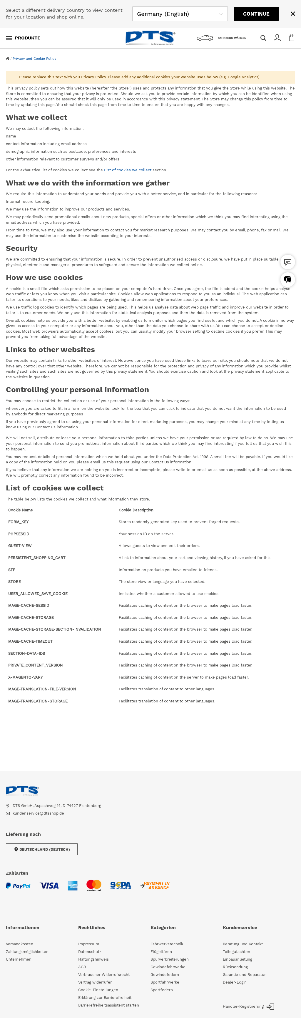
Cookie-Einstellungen (98, 990)
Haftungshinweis (93, 959)
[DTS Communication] (287, 279)
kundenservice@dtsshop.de (38, 813)
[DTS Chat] (287, 262)
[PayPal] (18, 889)
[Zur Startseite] (7, 59)
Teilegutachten (236, 951)
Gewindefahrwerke (167, 967)
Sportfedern (161, 990)
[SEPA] (120, 889)
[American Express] (73, 889)
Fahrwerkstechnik (166, 944)
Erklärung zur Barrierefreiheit (104, 997)
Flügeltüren (161, 951)
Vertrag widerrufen (95, 982)
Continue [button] (256, 14)
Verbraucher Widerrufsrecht (104, 974)
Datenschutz (89, 951)
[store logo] (150, 38)
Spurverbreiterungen (169, 959)
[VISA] (49, 889)
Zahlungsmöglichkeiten (27, 951)
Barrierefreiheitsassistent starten (108, 1005)
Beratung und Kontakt (243, 944)
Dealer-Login (235, 982)
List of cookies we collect (127, 170)
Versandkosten (19, 944)
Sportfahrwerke (164, 982)
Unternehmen (18, 959)
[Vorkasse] (155, 889)
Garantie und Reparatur (244, 974)
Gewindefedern (164, 974)
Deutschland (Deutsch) (44, 849)
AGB (82, 967)
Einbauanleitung (237, 959)
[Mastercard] (93, 889)
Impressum (88, 944)
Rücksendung (235, 967)
